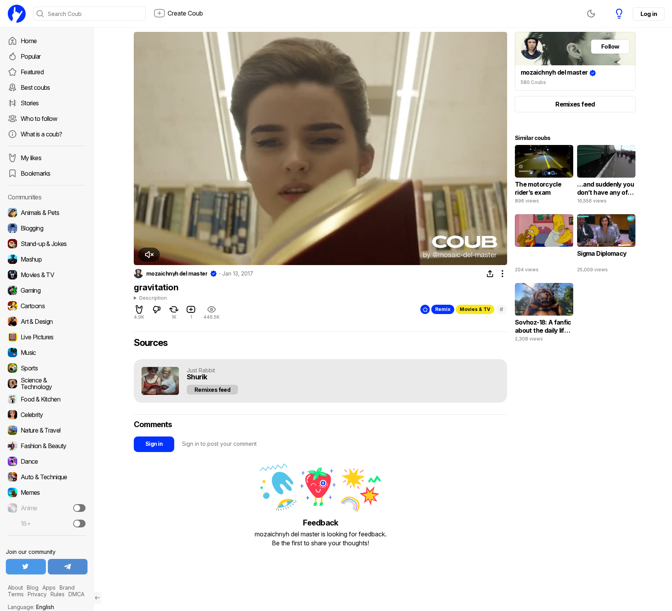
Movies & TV (475, 309)
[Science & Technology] (46, 383)
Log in (648, 13)
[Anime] (46, 508)
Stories (30, 103)
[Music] (46, 352)
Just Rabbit (201, 370)
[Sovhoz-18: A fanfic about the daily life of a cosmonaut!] (544, 314)
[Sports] (46, 368)
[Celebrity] (46, 414)
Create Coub (185, 13)
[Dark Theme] (591, 13)
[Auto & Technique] (46, 477)
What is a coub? (41, 134)
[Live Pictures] (46, 337)
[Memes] (46, 492)
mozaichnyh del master (176, 273)
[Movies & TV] (46, 275)
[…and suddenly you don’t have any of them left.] (606, 176)
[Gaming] (46, 290)
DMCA (76, 594)
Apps (49, 587)
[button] (149, 255)
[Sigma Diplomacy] (606, 245)
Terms (16, 594)
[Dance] (46, 461)
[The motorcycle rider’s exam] (544, 176)
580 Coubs (533, 82)
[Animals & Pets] (46, 212)
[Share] (490, 273)
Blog (32, 587)
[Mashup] (46, 259)
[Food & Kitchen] (46, 399)
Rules (58, 594)
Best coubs (35, 87)
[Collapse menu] (97, 597)
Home (29, 41)
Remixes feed (212, 389)
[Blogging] (46, 228)
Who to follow (39, 118)
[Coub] (17, 14)
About (15, 587)
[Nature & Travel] (46, 430)
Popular (31, 56)
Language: (31, 607)
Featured (32, 72)
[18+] (79, 523)
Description (153, 298)
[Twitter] (26, 566)
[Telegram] (68, 566)
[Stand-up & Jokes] (46, 243)
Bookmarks (35, 173)
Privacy (37, 594)
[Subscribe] (79, 508)
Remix (442, 309)
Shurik (197, 377)
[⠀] (544, 245)
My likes (31, 158)
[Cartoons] (46, 306)
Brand (67, 587)
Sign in (154, 443)
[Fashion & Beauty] (46, 446)
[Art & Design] (46, 321)
